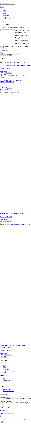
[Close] (1, 422)
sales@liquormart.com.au (6, 413)
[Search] (1, 6)
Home (4, 10)
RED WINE (6, 16)
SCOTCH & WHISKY (9, 17)
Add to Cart (8, 72)
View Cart (2, 72)
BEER (5, 14)
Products (5, 11)
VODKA (5, 383)
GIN (4, 379)
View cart (9, 55)
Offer (4, 13)
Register (2, 7)
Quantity (2, 52)
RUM (4, 381)
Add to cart (3, 55)
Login (5, 7)
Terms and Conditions (8, 391)
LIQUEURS (6, 380)
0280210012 (3, 410)
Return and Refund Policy (9, 389)
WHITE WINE (7, 18)
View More (3, 357)
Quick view (3, 74)
